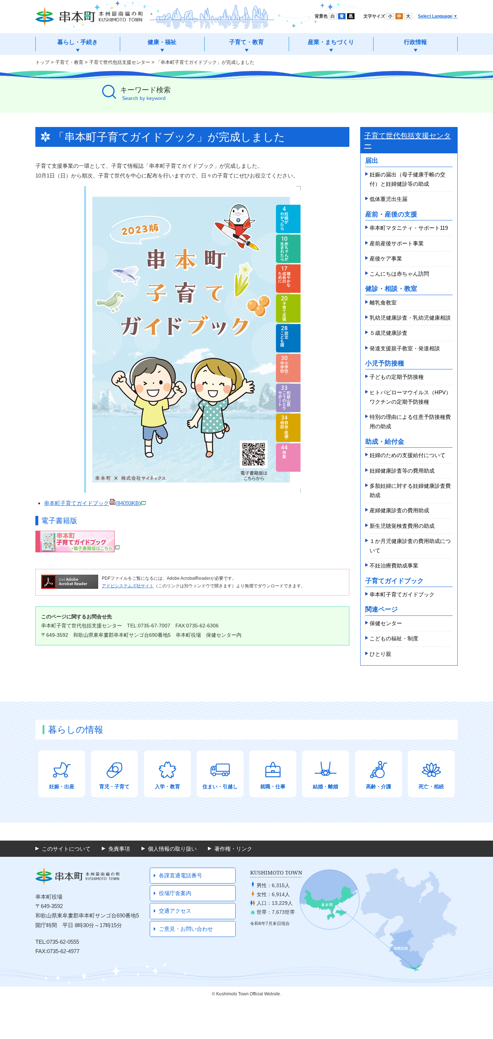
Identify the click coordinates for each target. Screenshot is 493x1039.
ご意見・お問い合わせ (186, 929)
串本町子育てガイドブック (92, 503)
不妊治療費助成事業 (394, 565)
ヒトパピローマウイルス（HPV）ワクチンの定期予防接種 (410, 397)
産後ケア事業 (386, 258)
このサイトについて (66, 849)
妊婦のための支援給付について (407, 455)
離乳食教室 (383, 302)
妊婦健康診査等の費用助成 (402, 471)
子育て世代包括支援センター (119, 62)
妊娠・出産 (61, 786)
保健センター (386, 623)
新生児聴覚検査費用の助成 (402, 526)
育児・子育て (114, 786)
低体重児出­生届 (388, 199)
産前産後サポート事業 (397, 243)
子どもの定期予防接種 (397, 377)
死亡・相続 (431, 786)
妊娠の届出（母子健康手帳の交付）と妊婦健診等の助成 (407, 179)
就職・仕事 (272, 786)
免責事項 (119, 849)
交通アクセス (175, 911)
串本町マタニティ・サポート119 (409, 228)
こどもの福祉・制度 (394, 638)
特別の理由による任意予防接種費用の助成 (410, 421)
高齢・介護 (378, 786)
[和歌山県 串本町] (89, 16)
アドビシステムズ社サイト (128, 585)
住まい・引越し (220, 786)
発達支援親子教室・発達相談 (405, 348)
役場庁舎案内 (175, 893)
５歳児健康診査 (388, 333)
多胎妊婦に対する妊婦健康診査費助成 (410, 490)
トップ (42, 62)
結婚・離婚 (325, 786)
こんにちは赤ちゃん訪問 (399, 274)
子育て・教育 (69, 62)
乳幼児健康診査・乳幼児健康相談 (410, 318)
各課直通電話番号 (180, 875)
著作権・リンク (233, 849)
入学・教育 (167, 786)
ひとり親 (380, 654)
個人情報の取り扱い (172, 849)
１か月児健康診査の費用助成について (410, 545)
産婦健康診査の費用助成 (399, 510)
